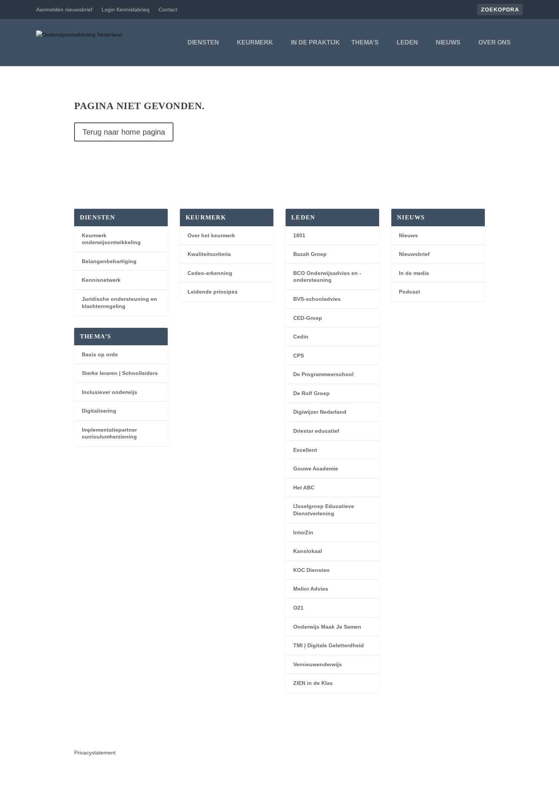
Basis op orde (100, 354)
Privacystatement (95, 753)
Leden (407, 43)
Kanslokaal (307, 551)
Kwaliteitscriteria (209, 254)
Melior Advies (310, 589)
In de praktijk (315, 43)
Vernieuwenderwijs (317, 664)
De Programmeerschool (323, 374)
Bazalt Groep (310, 254)
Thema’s (365, 43)
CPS (298, 356)
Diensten (203, 43)
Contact (168, 9)
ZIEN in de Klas (313, 683)
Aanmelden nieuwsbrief (64, 9)
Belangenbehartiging (109, 261)
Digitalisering (99, 411)
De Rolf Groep (311, 393)
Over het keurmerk (211, 235)
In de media (414, 273)
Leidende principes (212, 292)
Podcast (409, 292)
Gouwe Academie (315, 468)
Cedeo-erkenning (209, 273)
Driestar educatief (316, 431)
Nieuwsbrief (414, 254)
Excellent (305, 450)
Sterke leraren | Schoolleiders (120, 373)
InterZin (303, 532)
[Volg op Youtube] (95, 733)
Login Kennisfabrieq (125, 9)
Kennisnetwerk (101, 280)
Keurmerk (255, 43)
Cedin (300, 337)
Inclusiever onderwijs (109, 392)
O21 (298, 608)
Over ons (494, 43)
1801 (299, 235)
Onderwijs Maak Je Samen (327, 627)
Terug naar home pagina (124, 132)
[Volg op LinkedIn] (80, 733)
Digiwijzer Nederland (319, 412)
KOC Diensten (311, 570)
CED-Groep (307, 318)
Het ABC (303, 487)
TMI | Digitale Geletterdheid (328, 645)
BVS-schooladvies (317, 299)
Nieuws (448, 43)
